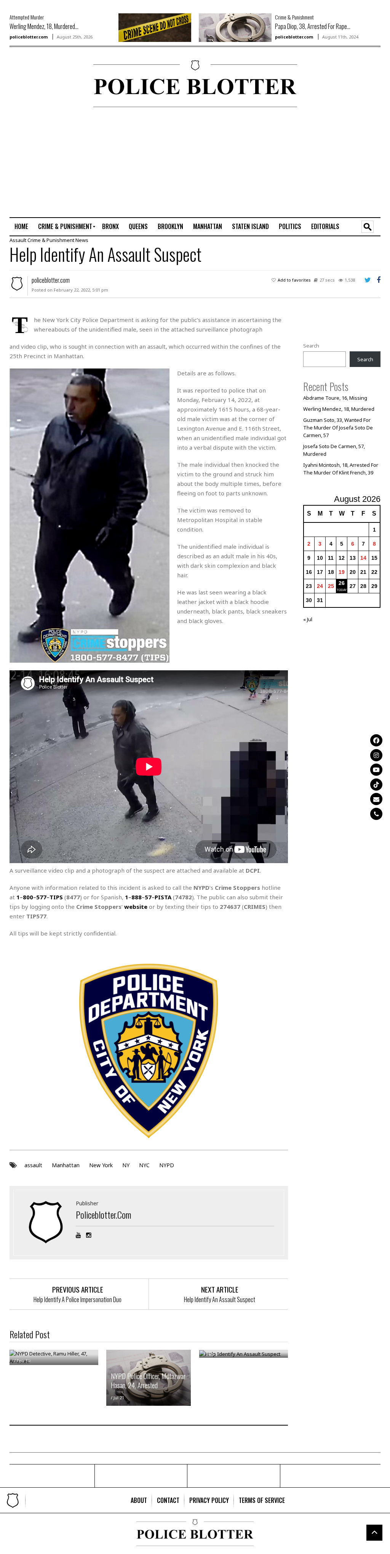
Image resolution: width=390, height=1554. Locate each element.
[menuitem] (21, 227)
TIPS (56, 897)
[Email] (376, 799)
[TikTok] (376, 784)
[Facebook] (376, 740)
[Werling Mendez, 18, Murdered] (154, 27)
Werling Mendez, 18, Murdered (338, 408)
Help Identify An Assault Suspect (219, 1299)
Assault (18, 240)
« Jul (307, 619)
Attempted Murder (27, 17)
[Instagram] (376, 755)
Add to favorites (294, 280)
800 (28, 897)
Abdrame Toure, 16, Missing (335, 397)
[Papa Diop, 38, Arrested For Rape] (235, 27)
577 (41, 897)
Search (311, 345)
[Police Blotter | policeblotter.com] (13, 1500)
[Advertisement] (339, 162)
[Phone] (376, 813)
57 (148, 897)
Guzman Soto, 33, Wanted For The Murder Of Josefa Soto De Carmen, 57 (338, 428)
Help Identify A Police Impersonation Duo (77, 1299)
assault (33, 1165)
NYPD (166, 1165)
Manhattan (66, 1165)
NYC (144, 1165)
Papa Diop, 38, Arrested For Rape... (312, 26)
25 (331, 586)
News (81, 240)
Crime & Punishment (294, 17)
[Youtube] (376, 770)
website (135, 906)
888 (136, 897)
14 (363, 558)
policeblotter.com (29, 37)
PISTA (163, 897)
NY (125, 1165)
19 (342, 572)
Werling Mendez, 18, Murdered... (44, 26)
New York (101, 1165)
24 (320, 586)
